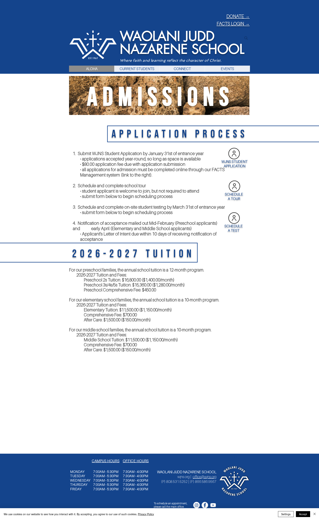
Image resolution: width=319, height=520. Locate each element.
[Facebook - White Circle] (205, 505)
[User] (234, 186)
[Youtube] (213, 505)
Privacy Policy (146, 514)
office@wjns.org (204, 477)
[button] (137, 69)
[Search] (246, 38)
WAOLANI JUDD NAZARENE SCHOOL (182, 43)
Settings (286, 514)
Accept (303, 514)
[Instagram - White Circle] (196, 505)
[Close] (314, 514)
